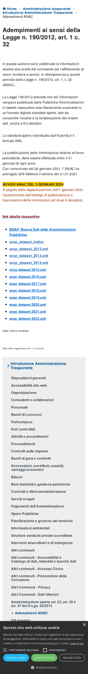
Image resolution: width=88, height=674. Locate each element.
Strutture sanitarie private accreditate (41, 535)
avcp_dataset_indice (26, 241)
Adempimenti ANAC (31, 612)
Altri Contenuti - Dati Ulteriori (35, 594)
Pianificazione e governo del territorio (42, 520)
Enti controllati (23, 429)
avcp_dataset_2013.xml (28, 255)
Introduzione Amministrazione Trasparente (38, 12)
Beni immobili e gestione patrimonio (40, 484)
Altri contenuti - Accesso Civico (37, 568)
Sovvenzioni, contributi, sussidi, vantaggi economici (37, 467)
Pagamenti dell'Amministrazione (37, 506)
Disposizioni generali (28, 377)
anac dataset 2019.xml (27, 297)
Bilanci (16, 477)
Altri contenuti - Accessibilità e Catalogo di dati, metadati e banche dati (43, 559)
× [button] (84, 624)
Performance (21, 421)
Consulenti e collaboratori (32, 399)
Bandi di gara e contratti (31, 458)
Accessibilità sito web (29, 385)
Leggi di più (77, 643)
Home (11, 8)
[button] (5, 650)
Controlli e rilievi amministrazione (38, 491)
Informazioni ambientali (30, 528)
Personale (19, 407)
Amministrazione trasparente (46, 8)
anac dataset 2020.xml (27, 304)
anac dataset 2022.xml (27, 318)
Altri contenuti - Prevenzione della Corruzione (39, 577)
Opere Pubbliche (25, 513)
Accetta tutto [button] (44, 657)
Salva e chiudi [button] (16, 657)
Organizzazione (24, 392)
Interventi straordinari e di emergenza (42, 542)
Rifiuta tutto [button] (72, 657)
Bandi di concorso (26, 414)
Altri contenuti (22, 550)
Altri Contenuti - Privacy (30, 587)
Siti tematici (20, 620)
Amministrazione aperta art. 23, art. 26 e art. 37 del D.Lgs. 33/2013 (43, 603)
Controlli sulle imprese (29, 451)
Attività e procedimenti (29, 436)
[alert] (44, 647)
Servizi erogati (23, 498)
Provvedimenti (23, 443)
